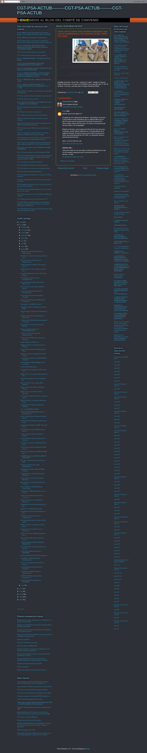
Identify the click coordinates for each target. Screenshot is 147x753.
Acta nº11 (117, 582)
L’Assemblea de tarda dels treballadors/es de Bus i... (33, 505)
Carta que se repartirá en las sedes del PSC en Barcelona (33, 696)
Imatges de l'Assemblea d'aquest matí (31, 509)
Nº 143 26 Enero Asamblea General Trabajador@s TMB (33, 152)
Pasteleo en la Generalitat (121, 191)
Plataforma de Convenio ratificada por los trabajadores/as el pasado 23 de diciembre (34, 621)
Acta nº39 (117, 448)
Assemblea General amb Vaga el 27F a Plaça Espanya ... (33, 274)
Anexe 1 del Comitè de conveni (120, 522)
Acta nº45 (117, 419)
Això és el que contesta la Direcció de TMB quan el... (33, 448)
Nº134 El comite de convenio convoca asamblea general (33, 168)
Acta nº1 (116, 629)
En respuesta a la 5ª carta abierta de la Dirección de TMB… (121, 230)
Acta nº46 (117, 416)
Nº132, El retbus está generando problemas (29, 171)
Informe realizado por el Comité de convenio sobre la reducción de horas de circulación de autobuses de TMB (33, 713)
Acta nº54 (117, 371)
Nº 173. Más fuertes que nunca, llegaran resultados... (32, 55)
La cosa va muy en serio (121, 78)
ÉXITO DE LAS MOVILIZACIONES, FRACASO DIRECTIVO (121, 236)
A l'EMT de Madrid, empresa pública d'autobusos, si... (31, 576)
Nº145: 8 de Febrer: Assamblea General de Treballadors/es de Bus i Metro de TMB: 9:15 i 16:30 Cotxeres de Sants (34, 143)
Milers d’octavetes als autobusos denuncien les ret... (33, 401)
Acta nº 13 (117, 565)
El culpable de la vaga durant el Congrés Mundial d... (32, 474)
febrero (23, 249)
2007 (21, 600)
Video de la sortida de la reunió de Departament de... (31, 334)
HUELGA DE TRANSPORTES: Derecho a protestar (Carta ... (33, 412)
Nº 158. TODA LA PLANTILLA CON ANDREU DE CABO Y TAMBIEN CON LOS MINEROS (34, 103)
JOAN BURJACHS (68, 101)
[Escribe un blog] (91, 92)
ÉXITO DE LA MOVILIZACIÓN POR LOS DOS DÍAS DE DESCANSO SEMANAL (121, 307)
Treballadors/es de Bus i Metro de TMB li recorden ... (33, 470)
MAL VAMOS (118, 217)
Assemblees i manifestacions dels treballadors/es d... (30, 559)
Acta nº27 (117, 491)
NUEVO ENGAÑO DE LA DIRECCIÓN (121, 242)
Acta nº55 (117, 368)
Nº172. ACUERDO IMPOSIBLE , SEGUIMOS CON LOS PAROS (33, 59)
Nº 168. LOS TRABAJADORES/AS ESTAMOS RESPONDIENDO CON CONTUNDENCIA (30, 64)
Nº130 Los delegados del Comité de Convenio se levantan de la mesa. (34, 180)
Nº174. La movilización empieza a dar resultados (31, 52)
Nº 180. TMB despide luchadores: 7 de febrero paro (32, 37)
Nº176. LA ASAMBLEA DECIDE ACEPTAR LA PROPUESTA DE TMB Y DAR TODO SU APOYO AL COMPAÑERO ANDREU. (32, 47)
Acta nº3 (116, 618)
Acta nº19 (117, 541)
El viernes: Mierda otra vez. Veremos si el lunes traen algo (121, 68)
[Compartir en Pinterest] (97, 92)
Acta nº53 (117, 374)
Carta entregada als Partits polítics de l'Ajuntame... (31, 568)
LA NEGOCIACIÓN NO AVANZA (121, 221)
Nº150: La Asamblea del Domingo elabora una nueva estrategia (32, 119)
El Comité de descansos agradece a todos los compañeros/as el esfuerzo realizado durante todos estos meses (121, 48)
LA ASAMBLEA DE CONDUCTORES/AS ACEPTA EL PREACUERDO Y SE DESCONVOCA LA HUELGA (120, 59)
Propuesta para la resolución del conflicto (29, 720)
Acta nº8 (116, 592)
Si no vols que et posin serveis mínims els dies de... (33, 287)
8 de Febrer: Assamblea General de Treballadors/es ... (31, 572)
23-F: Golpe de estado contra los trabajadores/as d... (30, 278)
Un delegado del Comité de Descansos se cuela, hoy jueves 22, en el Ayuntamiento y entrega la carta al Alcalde (34, 734)
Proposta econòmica (23, 667)
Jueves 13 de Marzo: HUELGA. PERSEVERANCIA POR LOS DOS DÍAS (121, 131)
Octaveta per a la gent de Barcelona (27, 717)
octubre (23, 233)
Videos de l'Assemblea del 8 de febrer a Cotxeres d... (32, 496)
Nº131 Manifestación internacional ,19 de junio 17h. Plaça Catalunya (34, 175)
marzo (23, 246)
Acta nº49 (117, 402)
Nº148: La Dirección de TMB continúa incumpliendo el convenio (33, 129)
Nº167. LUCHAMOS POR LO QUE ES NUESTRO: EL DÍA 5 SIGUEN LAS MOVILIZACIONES (34, 69)
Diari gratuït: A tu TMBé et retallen (31, 304)
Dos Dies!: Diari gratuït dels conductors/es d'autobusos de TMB (34, 708)
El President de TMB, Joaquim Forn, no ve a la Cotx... (33, 492)
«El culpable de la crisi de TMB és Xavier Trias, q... (33, 430)
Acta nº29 (117, 485)
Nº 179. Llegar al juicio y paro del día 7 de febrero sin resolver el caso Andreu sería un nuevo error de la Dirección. (34, 41)
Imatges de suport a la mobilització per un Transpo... (33, 346)
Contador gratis (20, 609)
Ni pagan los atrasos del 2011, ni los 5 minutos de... (32, 530)
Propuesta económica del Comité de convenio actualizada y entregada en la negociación (34, 635)
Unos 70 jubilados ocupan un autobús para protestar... (33, 547)
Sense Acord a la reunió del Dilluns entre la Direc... (33, 350)
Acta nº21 (117, 530)
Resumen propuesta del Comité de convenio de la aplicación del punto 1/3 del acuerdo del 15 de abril (32, 659)
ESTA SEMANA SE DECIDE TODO (119, 108)
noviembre (24, 230)
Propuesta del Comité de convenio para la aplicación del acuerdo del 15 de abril (33, 654)
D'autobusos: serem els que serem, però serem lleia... (34, 256)
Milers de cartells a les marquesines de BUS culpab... (33, 354)
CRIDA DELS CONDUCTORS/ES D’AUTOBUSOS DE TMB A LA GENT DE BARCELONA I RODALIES (34, 703)
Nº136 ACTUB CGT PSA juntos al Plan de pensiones (32, 165)
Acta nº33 (117, 467)
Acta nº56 (117, 365)
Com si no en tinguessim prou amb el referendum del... (31, 292)
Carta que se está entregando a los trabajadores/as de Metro (34, 693)
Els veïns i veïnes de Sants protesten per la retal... (33, 461)
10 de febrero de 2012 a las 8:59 (72, 107)
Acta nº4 (116, 610)
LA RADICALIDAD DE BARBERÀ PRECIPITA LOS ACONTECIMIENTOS (121, 291)
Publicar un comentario (67, 161)
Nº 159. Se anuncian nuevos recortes (27, 99)
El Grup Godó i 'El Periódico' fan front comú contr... (33, 421)
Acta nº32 (117, 470)
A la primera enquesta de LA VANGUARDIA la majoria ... (33, 359)
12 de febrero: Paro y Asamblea (120, 187)
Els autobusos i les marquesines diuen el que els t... (33, 370)
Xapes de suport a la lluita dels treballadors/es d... (34, 312)
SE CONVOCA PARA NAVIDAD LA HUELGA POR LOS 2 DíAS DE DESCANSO (121, 283)
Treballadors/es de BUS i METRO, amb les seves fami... (33, 363)
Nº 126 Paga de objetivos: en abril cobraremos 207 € (32, 199)
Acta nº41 (117, 442)
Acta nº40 (117, 445)
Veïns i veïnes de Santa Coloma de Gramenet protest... (34, 417)
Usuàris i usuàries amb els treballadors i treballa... (32, 435)
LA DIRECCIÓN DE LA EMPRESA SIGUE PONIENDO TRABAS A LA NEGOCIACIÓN (121, 299)
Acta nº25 (117, 507)
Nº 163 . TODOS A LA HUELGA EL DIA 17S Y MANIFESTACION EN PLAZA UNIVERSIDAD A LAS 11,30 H (33, 86)
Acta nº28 (117, 488)
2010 (21, 591)
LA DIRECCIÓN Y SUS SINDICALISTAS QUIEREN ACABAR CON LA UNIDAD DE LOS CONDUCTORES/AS (121, 84)
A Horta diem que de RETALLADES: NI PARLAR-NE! (32, 543)
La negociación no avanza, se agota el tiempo (122, 213)
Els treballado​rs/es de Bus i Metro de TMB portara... (33, 521)
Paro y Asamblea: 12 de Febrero (121, 202)
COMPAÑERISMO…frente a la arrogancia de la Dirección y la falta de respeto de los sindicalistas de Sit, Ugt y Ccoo (122, 160)
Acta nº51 (117, 381)
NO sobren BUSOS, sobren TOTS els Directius (34, 555)
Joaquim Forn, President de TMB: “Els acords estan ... (34, 426)
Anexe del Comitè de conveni (120, 385)
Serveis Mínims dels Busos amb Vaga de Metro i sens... (32, 283)
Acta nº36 (117, 458)
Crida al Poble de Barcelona (29, 367)
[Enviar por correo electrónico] (89, 92)
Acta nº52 (117, 378)
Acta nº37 (117, 454)
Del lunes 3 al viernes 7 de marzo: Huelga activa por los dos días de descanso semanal (121, 150)
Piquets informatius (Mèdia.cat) (30, 342)
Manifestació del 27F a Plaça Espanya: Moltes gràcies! (32, 252)
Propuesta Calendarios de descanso (27, 642)
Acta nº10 (117, 586)
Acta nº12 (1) (118, 579)
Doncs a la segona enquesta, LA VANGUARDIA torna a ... (30, 330)
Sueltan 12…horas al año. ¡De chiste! (121, 74)
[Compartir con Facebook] (95, 92)
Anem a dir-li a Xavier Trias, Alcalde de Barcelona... (32, 479)
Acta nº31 (117, 482)
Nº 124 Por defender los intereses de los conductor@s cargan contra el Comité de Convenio (34, 209)
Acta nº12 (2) (118, 576)
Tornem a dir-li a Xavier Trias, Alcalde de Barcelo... (32, 388)
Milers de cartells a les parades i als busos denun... (33, 525)
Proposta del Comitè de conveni (121, 569)
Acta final (117, 362)
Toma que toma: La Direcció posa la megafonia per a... (31, 261)
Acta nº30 (117, 474)
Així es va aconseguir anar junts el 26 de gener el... (32, 563)
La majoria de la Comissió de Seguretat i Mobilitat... (32, 405)
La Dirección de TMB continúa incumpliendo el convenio (34, 321)
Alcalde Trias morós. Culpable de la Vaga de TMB (33, 308)
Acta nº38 (117, 451)
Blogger (87, 749)
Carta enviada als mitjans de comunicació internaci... (33, 338)
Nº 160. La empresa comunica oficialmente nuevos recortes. (34, 96)
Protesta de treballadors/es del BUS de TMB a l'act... (34, 452)
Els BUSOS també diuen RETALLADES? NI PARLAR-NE (33, 457)
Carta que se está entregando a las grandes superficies (32, 690)
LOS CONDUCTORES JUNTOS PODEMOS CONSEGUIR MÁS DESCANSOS (120, 315)
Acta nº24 (117, 510)
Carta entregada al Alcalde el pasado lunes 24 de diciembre (34, 686)
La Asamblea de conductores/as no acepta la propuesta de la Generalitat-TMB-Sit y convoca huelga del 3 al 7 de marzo (121, 179)
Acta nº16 (117, 550)
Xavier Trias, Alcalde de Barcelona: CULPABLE (31, 581)
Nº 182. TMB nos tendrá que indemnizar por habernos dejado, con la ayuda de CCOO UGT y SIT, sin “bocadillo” (34, 33)
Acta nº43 (117, 435)
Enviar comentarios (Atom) (87, 175)
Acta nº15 (117, 554)
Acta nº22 (117, 526)
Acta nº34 (117, 464)
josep (64, 111)
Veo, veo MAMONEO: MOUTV (30, 409)
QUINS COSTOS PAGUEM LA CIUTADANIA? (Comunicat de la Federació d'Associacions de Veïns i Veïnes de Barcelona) (34, 725)
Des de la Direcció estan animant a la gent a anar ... (33, 270)
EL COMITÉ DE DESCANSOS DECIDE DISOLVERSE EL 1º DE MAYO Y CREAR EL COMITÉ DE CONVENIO (121, 38)
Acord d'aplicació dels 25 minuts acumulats (121, 561)
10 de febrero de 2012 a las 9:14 (72, 143)
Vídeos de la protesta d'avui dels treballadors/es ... (30, 465)
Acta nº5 (116, 602)
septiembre (24, 235)
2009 (21, 594)
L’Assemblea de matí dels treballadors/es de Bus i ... (33, 512)
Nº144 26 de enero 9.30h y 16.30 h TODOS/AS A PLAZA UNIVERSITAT (33, 148)
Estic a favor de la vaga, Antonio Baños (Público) (32, 383)
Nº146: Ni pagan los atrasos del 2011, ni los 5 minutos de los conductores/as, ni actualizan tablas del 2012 (33, 138)
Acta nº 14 (117, 557)
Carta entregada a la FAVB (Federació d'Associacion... (31, 487)
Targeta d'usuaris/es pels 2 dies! (26, 730)
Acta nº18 (117, 544)
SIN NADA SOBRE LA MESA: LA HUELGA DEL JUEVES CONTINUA (121, 114)
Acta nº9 (116, 589)
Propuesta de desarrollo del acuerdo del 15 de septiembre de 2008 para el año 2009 (34, 625)
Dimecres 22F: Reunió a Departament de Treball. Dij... (32, 316)
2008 (21, 597)
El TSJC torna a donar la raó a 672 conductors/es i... (30, 516)
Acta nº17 (117, 547)
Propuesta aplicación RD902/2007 (27, 646)
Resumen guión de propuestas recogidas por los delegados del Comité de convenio (34, 630)
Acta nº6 (116, 598)
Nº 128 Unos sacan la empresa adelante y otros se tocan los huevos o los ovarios (34, 190)
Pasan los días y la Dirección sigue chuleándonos (119, 275)
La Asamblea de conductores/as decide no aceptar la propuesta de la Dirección (121, 93)
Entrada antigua (103, 168)
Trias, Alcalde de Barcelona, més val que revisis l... (32, 538)
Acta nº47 (117, 408)
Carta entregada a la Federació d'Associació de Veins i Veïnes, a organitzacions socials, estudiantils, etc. (32, 682)
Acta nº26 (117, 499)
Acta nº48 (117, 405)
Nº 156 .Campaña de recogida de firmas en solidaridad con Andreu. (34, 108)
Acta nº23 (117, 514)
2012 (21, 225)
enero (23, 585)
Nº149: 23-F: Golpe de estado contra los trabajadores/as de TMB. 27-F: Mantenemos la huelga (34, 124)
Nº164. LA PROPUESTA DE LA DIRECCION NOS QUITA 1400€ (34, 80)
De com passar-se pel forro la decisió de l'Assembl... (32, 296)
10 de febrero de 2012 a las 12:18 (72, 157)
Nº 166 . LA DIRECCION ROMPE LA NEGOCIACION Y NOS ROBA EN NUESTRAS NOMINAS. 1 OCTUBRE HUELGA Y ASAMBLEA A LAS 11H (33, 74)
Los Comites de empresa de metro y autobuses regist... (34, 397)
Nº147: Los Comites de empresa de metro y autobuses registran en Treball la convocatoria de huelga (32, 133)
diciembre (24, 227)
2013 (21, 222)
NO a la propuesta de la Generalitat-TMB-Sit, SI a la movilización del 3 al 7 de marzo (121, 169)
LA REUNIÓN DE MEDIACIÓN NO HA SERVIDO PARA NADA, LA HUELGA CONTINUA (121, 258)
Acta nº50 (117, 389)
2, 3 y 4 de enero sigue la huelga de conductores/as (121, 247)
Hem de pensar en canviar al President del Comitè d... (33, 483)
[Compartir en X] (93, 92)
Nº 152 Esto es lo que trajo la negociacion (29, 112)
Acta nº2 (116, 626)
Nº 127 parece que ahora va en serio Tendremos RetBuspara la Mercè (34, 195)
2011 (21, 589)
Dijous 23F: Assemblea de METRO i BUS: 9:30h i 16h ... (33, 300)
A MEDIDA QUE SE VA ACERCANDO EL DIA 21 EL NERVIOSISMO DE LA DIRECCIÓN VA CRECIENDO (122, 267)
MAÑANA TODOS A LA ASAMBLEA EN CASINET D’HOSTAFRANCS (121, 101)
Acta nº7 (116, 595)
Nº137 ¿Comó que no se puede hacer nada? (29, 162)
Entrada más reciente (66, 168)
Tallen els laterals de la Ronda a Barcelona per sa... (33, 534)
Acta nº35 (117, 461)
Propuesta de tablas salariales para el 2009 (29, 663)
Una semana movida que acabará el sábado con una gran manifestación (121, 196)
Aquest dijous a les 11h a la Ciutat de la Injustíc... (32, 325)
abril (22, 243)
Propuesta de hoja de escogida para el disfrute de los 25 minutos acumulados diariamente (33, 650)
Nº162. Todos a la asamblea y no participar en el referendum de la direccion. (34, 92)
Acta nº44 (117, 423)
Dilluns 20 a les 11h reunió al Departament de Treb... (34, 375)
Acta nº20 (117, 538)
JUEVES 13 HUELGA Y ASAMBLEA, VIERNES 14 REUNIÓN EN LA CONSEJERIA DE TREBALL (121, 122)
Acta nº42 (117, 439)
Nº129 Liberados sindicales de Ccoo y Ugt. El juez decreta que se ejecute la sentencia (34, 185)
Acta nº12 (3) (118, 573)
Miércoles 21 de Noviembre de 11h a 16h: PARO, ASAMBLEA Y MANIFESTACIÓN (121, 337)
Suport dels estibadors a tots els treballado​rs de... (33, 379)
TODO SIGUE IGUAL (120, 225)
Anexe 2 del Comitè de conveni (120, 393)
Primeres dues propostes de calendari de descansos (31, 670)
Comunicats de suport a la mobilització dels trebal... (33, 443)
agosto (23, 238)
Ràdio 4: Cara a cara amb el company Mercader (31, 392)
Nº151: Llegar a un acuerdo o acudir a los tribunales (32, 115)
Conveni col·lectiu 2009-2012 (121, 358)
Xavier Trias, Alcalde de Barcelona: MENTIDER (31, 552)
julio (22, 241)
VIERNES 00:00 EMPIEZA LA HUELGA (121, 252)
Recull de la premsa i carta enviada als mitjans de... (32, 501)
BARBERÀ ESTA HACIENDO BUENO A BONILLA (120, 207)
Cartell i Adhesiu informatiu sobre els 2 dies (30, 699)
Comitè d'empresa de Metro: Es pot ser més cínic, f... (33, 265)
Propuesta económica (23, 639)
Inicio (85, 168)
